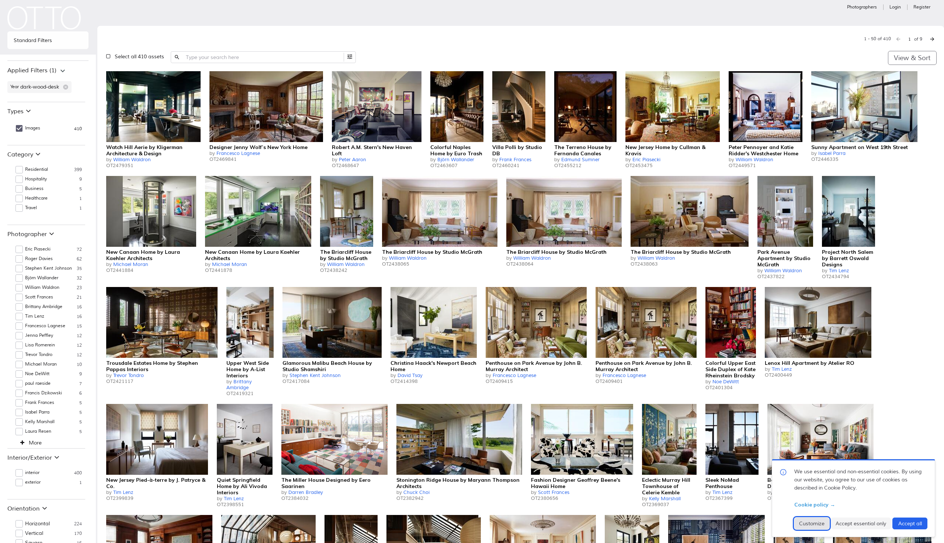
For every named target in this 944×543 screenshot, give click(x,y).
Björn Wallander (455, 160)
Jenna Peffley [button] (39, 335)
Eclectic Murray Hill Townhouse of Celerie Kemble (666, 486)
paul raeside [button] (38, 383)
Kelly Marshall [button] (40, 422)
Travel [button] (31, 208)
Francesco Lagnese (238, 153)
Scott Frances (553, 492)
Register (921, 7)
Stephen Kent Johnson (315, 375)
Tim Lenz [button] (34, 316)
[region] (47, 81)
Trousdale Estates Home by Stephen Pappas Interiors (152, 366)
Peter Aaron (352, 160)
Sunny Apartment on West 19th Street (859, 147)
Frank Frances (515, 160)
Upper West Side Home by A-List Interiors (247, 369)
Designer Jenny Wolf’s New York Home (258, 147)
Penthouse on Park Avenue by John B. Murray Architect (534, 366)
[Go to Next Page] (932, 39)
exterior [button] (33, 482)
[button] (66, 87)
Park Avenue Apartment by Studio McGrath (784, 258)
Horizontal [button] (37, 524)
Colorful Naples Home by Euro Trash (456, 150)
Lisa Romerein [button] (40, 345)
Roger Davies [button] (39, 259)
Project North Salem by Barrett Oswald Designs (847, 258)
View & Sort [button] (912, 58)
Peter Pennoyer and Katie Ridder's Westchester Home (763, 150)
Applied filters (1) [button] (31, 70)
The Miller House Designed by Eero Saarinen (326, 483)
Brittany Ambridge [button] (43, 306)
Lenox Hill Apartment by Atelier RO (809, 363)
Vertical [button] (34, 533)
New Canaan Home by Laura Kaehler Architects (143, 255)
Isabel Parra (832, 153)
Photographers (862, 7)
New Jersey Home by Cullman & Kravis (665, 150)
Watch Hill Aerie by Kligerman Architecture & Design (144, 150)
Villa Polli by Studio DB (517, 150)
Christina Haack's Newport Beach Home (433, 366)
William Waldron (132, 160)
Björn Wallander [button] (41, 278)
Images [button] (32, 128)
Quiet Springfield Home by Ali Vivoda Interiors (242, 486)
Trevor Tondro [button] (38, 354)
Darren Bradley (305, 492)
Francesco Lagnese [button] (45, 326)
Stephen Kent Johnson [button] (48, 268)
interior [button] (32, 472)
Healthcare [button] (36, 198)
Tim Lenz (839, 271)
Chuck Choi (416, 492)
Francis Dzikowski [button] (43, 393)
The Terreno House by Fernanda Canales (582, 150)
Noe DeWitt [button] (37, 374)
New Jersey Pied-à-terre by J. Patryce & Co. (155, 483)
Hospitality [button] (36, 179)
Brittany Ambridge (239, 385)
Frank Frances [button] (39, 402)
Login (895, 7)
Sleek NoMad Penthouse (722, 483)
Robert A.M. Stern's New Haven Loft (372, 150)
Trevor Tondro (128, 375)
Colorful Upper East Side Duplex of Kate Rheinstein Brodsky (730, 369)
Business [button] (34, 188)
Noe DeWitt (725, 382)
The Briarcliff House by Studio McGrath (345, 255)
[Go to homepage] (44, 18)
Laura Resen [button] (38, 431)
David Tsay (410, 375)
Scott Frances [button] (39, 297)
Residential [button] (36, 169)
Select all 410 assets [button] (139, 56)
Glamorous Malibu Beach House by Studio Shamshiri (327, 366)
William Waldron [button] (42, 287)
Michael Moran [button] (41, 364)
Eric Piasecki (646, 160)
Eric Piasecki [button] (38, 249)
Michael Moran (130, 264)
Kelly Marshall (665, 499)
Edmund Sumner (580, 160)
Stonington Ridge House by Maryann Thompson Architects (458, 483)
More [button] (35, 443)
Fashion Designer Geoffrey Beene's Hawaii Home (575, 483)
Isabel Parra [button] (37, 412)
